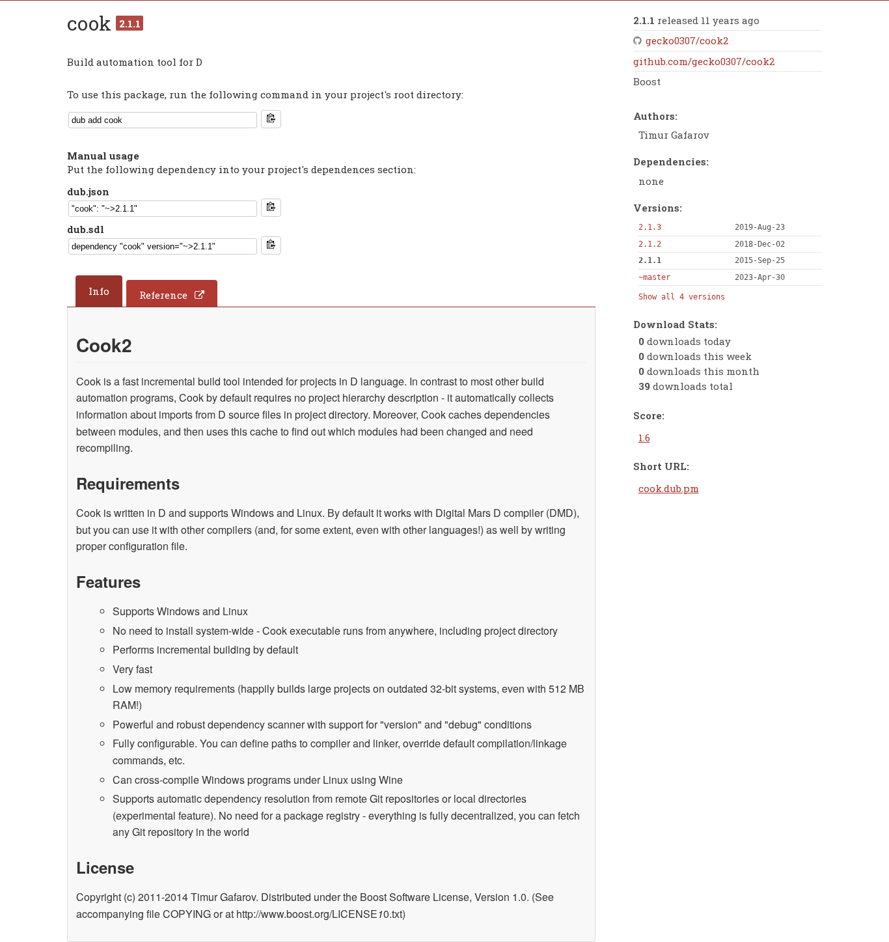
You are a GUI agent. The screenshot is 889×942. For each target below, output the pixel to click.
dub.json (88, 191)
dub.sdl (85, 229)
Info (99, 291)
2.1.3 (649, 227)
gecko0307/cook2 (687, 40)
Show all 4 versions (681, 296)
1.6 (644, 437)
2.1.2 (649, 244)
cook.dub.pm (668, 488)
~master (654, 277)
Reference (163, 294)
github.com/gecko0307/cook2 (703, 61)
